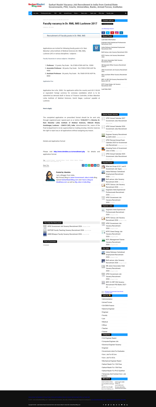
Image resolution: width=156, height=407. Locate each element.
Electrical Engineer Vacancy (111, 345)
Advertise (75, 397)
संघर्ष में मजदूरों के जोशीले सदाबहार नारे (119, 382)
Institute (72, 160)
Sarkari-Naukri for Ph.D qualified (113, 371)
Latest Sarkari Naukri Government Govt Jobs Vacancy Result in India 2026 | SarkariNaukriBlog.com (58, 404)
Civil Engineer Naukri (109, 338)
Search (64, 397)
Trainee (104, 332)
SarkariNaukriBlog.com (70, 180)
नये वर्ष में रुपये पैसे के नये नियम (107, 382)
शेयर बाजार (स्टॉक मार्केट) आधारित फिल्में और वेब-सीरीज (120, 387)
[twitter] (108, 32)
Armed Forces (107, 302)
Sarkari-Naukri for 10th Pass (112, 367)
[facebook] (103, 32)
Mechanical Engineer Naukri (111, 361)
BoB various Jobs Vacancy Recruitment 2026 (114, 52)
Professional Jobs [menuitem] (46, 13)
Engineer (105, 312)
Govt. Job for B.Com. (109, 354)
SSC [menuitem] (60, 13)
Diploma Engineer (108, 309)
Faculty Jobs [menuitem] (110, 13)
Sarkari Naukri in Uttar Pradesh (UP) (51, 161)
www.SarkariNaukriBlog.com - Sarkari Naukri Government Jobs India (108, 399)
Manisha (46, 27)
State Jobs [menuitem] (84, 13)
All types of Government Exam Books (114, 291)
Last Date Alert (108, 292)
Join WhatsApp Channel (107, 28)
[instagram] (117, 32)
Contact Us (70, 397)
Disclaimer (40, 397)
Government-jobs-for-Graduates (113, 351)
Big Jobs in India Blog (82, 182)
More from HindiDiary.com (107, 389)
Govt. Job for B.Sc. (108, 358)
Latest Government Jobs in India (82, 177)
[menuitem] (30, 13)
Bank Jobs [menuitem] (93, 13)
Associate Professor (60, 160)
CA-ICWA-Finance (108, 305)
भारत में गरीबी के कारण (119, 385)
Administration (107, 299)
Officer (104, 325)
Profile (80, 397)
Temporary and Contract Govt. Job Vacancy (113, 375)
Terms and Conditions (56, 397)
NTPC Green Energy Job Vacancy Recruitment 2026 (110, 85)
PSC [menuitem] (55, 13)
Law (103, 319)
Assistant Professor (50, 160)
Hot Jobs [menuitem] (35, 13)
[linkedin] (121, 32)
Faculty (67, 160)
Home (44, 19)
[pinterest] (112, 32)
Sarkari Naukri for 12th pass (112, 364)
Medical (76, 160)
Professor (81, 160)
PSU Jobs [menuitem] (101, 13)
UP (47, 19)
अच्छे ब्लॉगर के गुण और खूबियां (107, 387)
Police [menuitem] (76, 13)
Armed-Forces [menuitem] (68, 13)
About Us (34, 397)
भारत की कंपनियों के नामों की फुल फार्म (107, 384)
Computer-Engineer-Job (110, 341)
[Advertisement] (35, 44)
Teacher (105, 328)
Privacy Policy (46, 397)
